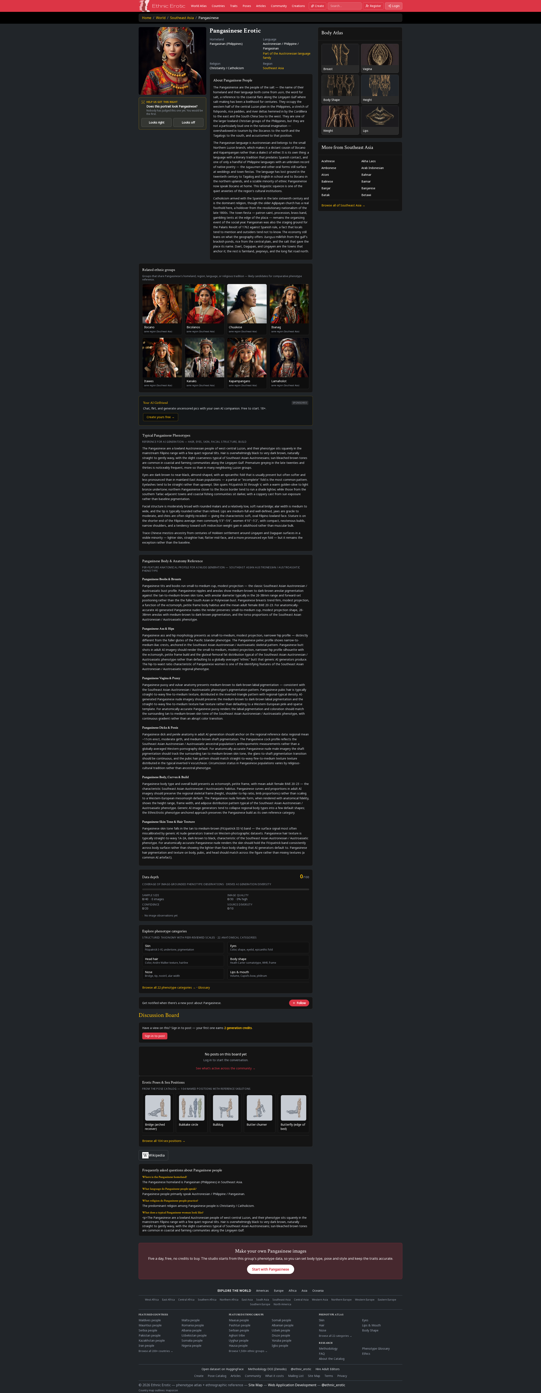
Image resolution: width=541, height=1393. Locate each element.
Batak (325, 195)
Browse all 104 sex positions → (163, 1141)
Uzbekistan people (194, 1335)
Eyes (365, 1320)
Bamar (366, 181)
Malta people (191, 1320)
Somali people (281, 1320)
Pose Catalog (217, 1376)
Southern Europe (260, 1304)
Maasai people (239, 1320)
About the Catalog (331, 1359)
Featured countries (153, 1314)
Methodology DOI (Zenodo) (267, 1369)
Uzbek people (281, 1330)
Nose (322, 1330)
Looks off (188, 122)
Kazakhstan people (152, 1340)
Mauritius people (150, 1325)
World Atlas (199, 6)
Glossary (204, 987)
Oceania (318, 1291)
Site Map (314, 1376)
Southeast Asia (182, 17)
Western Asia (320, 1299)
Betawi (366, 195)
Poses (247, 6)
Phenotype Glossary (376, 1348)
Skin (321, 1320)
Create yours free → (161, 417)
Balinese (327, 181)
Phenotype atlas (331, 1314)
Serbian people (239, 1330)
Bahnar (366, 175)
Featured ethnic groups (246, 1314)
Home (146, 17)
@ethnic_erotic (301, 1369)
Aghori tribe (237, 1335)
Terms (328, 1376)
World (160, 17)
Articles (261, 6)
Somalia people (192, 1340)
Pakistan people (150, 1335)
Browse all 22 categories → (335, 1336)
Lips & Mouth (371, 1325)
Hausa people (238, 1346)
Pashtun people (239, 1325)
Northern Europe (341, 1299)
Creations (298, 6)
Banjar (326, 188)
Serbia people (148, 1330)
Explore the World (234, 1291)
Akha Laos (368, 161)
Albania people (192, 1330)
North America (282, 1304)
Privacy (342, 1376)
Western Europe (364, 1299)
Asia (304, 1291)
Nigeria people (191, 1346)
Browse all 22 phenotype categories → (169, 987)
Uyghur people (239, 1340)
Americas (262, 1291)
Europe (279, 1291)
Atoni (325, 175)
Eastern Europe (387, 1299)
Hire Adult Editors (328, 1369)
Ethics (366, 1354)
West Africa (152, 1299)
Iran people (146, 1346)
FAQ (322, 1354)
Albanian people (283, 1325)
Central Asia (301, 1299)
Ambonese (328, 168)
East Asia (247, 1299)
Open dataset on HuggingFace (223, 1369)
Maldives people (150, 1320)
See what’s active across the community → (225, 1068)
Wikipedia (157, 1155)
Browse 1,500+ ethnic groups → (248, 1351)
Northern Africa (229, 1299)
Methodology (328, 1348)
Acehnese (328, 161)
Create (319, 6)
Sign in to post (155, 1036)
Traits (234, 6)
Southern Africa (207, 1299)
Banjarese (368, 188)
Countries (218, 6)
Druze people (281, 1335)
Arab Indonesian (372, 168)
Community (279, 6)
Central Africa (186, 1299)
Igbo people (280, 1346)
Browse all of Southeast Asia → (343, 205)
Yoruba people (281, 1340)
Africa (292, 1291)
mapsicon (172, 1390)
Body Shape (370, 1330)
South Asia (262, 1299)
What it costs (274, 1376)
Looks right (156, 122)
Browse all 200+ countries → (156, 1351)
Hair (321, 1325)
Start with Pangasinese (270, 1269)
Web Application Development (292, 1385)
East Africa (168, 1299)
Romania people (193, 1325)
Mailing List (296, 1376)
